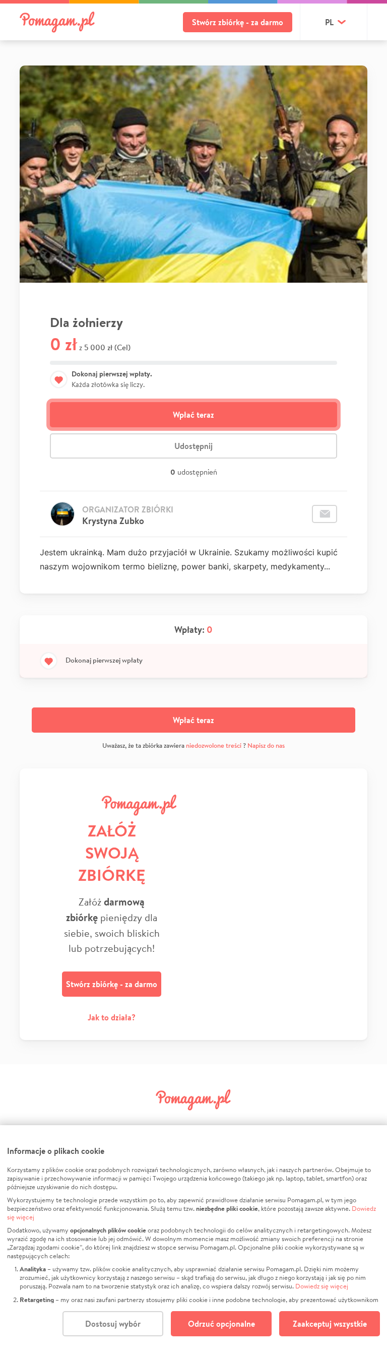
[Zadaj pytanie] (324, 514)
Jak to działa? (112, 1017)
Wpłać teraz (193, 414)
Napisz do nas (266, 745)
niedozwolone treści (213, 745)
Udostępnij (193, 445)
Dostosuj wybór (113, 1323)
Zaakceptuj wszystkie (330, 1323)
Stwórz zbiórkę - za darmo (237, 22)
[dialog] (193, 1243)
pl (329, 22)
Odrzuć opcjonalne (221, 1323)
